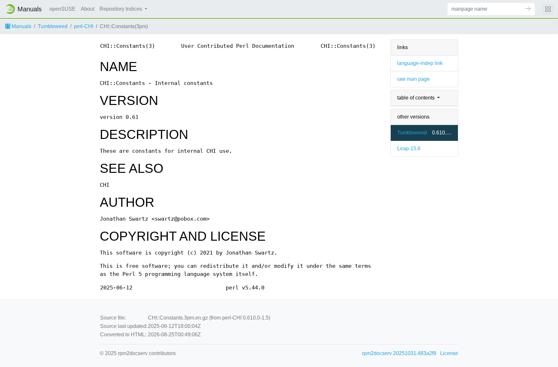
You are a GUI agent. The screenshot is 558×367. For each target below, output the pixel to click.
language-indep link (420, 63)
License (449, 353)
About (87, 9)
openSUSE (62, 9)
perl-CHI (83, 26)
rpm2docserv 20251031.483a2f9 (399, 353)
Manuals (20, 26)
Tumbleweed (52, 26)
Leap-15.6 (408, 148)
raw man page (413, 79)
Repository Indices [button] (121, 9)
